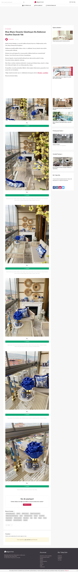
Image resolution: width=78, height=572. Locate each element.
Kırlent (35, 515)
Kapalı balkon (9, 518)
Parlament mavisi (28, 515)
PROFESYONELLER (51, 5)
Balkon (18, 513)
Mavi (35, 518)
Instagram (60, 557)
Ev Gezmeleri (8, 29)
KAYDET (28, 125)
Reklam (41, 558)
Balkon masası (25, 513)
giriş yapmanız (28, 539)
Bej (31, 518)
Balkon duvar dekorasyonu (12, 515)
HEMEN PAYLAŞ (27, 504)
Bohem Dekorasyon (10, 513)
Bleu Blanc (26, 518)
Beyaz (40, 518)
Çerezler (42, 564)
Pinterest (60, 558)
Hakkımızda (42, 566)
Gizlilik (41, 562)
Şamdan (25, 520)
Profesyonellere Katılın (44, 557)
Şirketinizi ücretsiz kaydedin (46, 555)
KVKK (41, 565)
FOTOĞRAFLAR (27, 5)
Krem (21, 515)
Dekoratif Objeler (17, 520)
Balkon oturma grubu (35, 513)
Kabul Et (67, 570)
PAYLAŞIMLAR (39, 5)
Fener (45, 518)
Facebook (60, 555)
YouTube (60, 560)
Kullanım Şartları (43, 561)
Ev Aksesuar (8, 520)
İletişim (41, 560)
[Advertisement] (39, 15)
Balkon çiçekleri (17, 518)
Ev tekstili (42, 515)
